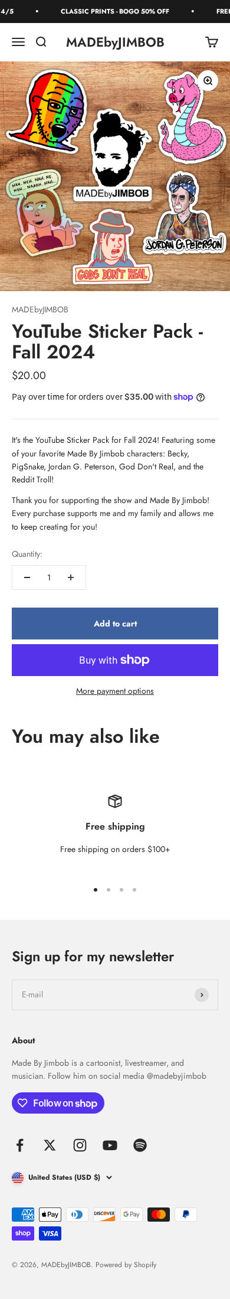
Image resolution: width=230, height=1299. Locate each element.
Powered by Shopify (126, 1264)
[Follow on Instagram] (80, 1145)
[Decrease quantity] (27, 577)
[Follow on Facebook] (20, 1145)
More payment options (115, 691)
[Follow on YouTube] (110, 1145)
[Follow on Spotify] (140, 1145)
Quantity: (27, 554)
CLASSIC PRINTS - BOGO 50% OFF (109, 11)
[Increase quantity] (71, 577)
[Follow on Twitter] (50, 1145)
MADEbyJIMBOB (40, 309)
